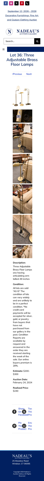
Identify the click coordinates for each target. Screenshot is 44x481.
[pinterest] (22, 3)
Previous (17, 74)
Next (28, 74)
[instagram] (11, 3)
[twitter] (16, 3)
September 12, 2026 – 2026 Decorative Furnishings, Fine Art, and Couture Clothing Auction (22, 15)
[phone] (27, 3)
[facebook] (6, 3)
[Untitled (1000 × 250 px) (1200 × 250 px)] (22, 29)
